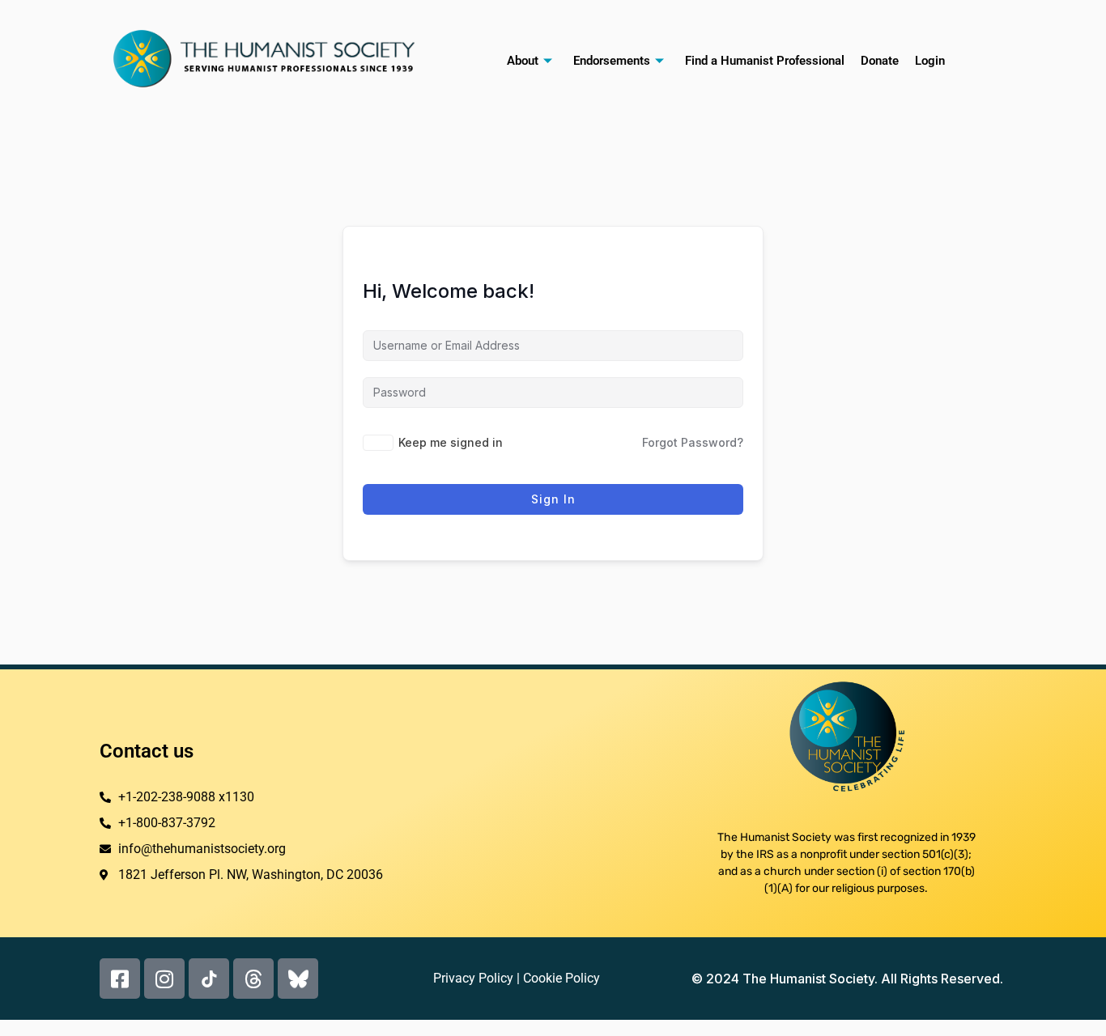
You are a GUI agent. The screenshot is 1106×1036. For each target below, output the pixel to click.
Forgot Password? (692, 442)
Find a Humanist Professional (764, 60)
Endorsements (611, 60)
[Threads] (253, 978)
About (522, 60)
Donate (880, 60)
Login (930, 60)
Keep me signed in (450, 442)
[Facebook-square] (120, 978)
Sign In (553, 499)
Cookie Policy (561, 978)
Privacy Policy (473, 978)
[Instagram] (164, 978)
